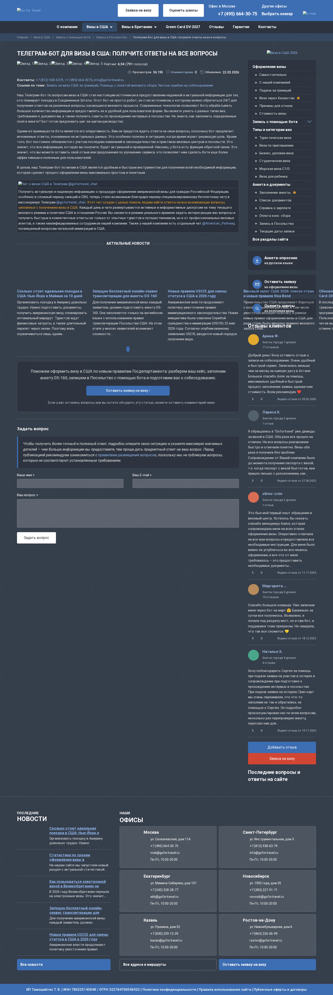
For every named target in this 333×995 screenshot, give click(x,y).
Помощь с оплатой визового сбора (128, 85)
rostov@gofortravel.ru (266, 940)
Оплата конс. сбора (274, 216)
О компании (67, 27)
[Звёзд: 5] (94, 63)
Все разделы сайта (270, 239)
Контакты (267, 27)
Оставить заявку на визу (127, 391)
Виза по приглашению (276, 145)
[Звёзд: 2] (42, 63)
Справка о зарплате (275, 208)
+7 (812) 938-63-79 (264, 846)
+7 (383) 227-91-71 (264, 889)
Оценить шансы (183, 10)
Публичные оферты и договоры (280, 990)
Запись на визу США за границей (72, 85)
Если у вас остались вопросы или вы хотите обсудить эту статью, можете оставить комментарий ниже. (131, 403)
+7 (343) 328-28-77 (164, 889)
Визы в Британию (137, 27)
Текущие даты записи (276, 231)
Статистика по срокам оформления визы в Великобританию (69, 857)
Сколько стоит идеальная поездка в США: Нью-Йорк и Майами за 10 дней (49, 293)
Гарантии (241, 27)
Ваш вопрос (27, 495)
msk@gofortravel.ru (165, 853)
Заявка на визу (138, 10)
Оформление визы (269, 67)
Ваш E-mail (142, 475)
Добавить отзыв (282, 747)
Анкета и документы (271, 184)
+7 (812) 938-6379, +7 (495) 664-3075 (64, 80)
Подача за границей (275, 90)
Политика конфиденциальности (169, 990)
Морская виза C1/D (274, 169)
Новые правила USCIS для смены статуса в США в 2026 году (197, 293)
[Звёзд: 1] (25, 63)
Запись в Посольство (111, 37)
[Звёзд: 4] (77, 63)
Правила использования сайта (225, 990)
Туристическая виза (275, 138)
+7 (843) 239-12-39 (164, 933)
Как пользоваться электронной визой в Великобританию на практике (77, 883)
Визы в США (97, 27)
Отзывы (216, 27)
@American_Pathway (218, 223)
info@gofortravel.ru (109, 80)
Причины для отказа (275, 106)
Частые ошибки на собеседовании (185, 85)
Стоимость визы (272, 113)
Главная (22, 37)
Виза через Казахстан (276, 98)
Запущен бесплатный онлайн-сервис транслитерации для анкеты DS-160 (125, 293)
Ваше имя (25, 475)
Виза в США (42, 37)
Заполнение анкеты (275, 193)
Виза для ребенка (273, 176)
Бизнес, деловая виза (276, 153)
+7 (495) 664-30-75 (237, 14)
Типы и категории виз (272, 130)
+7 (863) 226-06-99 (264, 933)
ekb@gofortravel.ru (164, 896)
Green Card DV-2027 (183, 27)
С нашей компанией (274, 82)
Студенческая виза (274, 161)
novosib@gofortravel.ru (267, 896)
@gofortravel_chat (70, 202)
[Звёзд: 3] (59, 63)
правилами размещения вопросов (127, 455)
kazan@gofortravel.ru (166, 940)
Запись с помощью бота (73, 37)
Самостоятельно (273, 75)
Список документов (275, 200)
